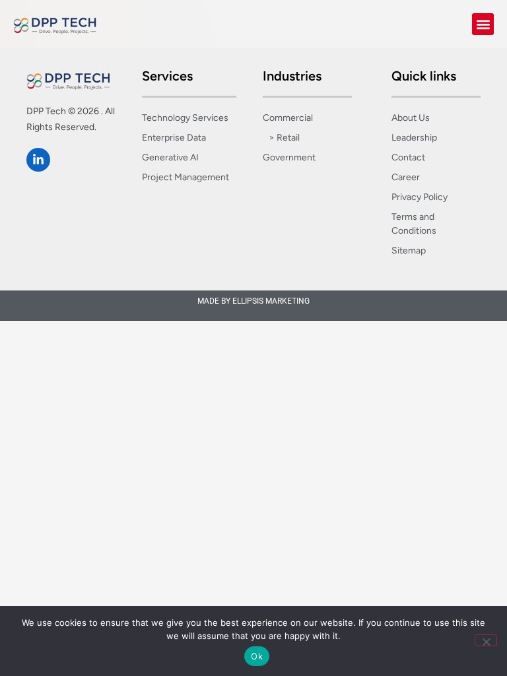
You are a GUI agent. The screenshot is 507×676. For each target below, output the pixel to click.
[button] (483, 24)
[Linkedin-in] (38, 160)
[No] (486, 640)
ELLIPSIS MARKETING (271, 301)
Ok (257, 656)
